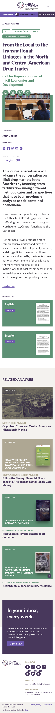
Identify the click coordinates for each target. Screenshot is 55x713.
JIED (6, 31)
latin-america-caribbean (16, 36)
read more (8, 286)
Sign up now (16, 643)
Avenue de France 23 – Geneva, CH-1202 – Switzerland (38, 693)
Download (10, 310)
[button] (6, 5)
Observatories (27, 14)
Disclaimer (48, 705)
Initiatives (8, 14)
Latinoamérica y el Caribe (26, 31)
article (15, 24)
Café (26, 710)
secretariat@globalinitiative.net (37, 684)
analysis (6, 24)
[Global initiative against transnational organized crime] (27, 6)
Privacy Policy (35, 705)
